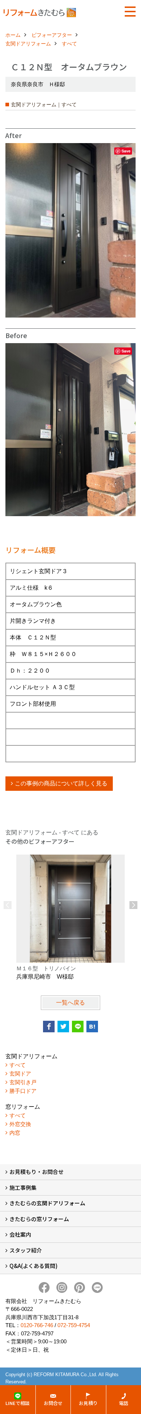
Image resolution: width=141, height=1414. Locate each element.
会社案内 (20, 1234)
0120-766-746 (37, 1325)
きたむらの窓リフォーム (39, 1219)
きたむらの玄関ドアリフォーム (47, 1203)
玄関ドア (20, 1074)
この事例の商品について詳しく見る (61, 783)
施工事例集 (23, 1187)
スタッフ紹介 (25, 1250)
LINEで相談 (17, 1403)
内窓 (14, 1133)
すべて (17, 1065)
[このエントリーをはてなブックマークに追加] (92, 1026)
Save (126, 151)
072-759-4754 (73, 1325)
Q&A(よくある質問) (33, 1265)
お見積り (88, 1403)
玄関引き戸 (23, 1082)
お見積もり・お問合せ (36, 1171)
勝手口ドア (23, 1091)
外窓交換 (20, 1124)
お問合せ (53, 1403)
